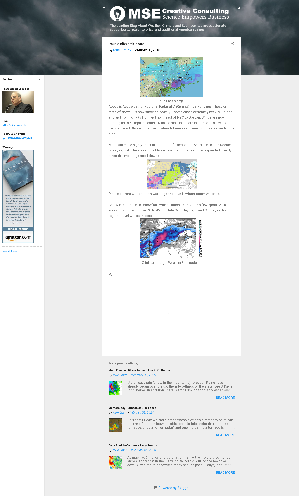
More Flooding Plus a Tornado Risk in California (139, 370)
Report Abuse (9, 251)
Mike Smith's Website (14, 125)
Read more (225, 398)
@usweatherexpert (17, 138)
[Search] (239, 8)
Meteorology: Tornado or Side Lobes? (133, 408)
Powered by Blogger (174, 488)
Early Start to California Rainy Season (133, 445)
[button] (233, 44)
